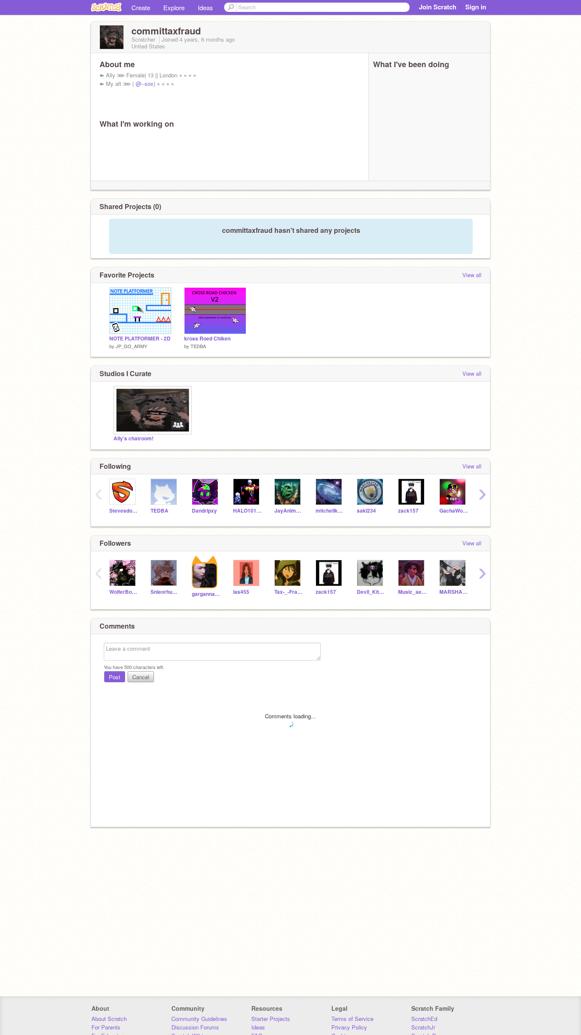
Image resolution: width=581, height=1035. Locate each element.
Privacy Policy (349, 1027)
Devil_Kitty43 (371, 591)
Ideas (205, 7)
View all (471, 275)
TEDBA (198, 346)
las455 (241, 591)
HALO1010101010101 (247, 510)
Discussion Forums (195, 1027)
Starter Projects (270, 1019)
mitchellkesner (330, 510)
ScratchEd (424, 1019)
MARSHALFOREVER (453, 591)
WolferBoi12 (123, 591)
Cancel (140, 677)
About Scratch (109, 1019)
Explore (174, 7)
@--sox (145, 83)
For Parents (105, 1027)
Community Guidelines (199, 1019)
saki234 (366, 510)
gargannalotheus (206, 594)
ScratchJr (423, 1027)
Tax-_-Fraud (288, 591)
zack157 (408, 510)
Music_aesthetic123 (412, 591)
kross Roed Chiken (207, 338)
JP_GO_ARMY (131, 346)
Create (140, 7)
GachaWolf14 (453, 510)
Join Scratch (437, 6)
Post (114, 677)
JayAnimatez (288, 510)
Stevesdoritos (123, 510)
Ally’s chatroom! (134, 438)
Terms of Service (352, 1019)
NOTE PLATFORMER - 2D (140, 338)
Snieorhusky (165, 591)
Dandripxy (204, 510)
